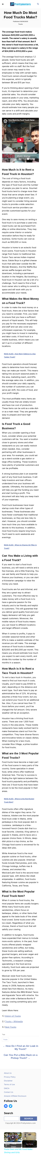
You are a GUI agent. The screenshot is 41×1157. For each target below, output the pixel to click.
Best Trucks (10, 1027)
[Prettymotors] (20, 4)
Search (28, 1118)
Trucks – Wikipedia (14, 1021)
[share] (18, 1134)
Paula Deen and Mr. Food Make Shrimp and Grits (13, 1135)
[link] (6, 1134)
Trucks (20, 24)
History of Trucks (13, 1016)
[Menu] (3, 4)
